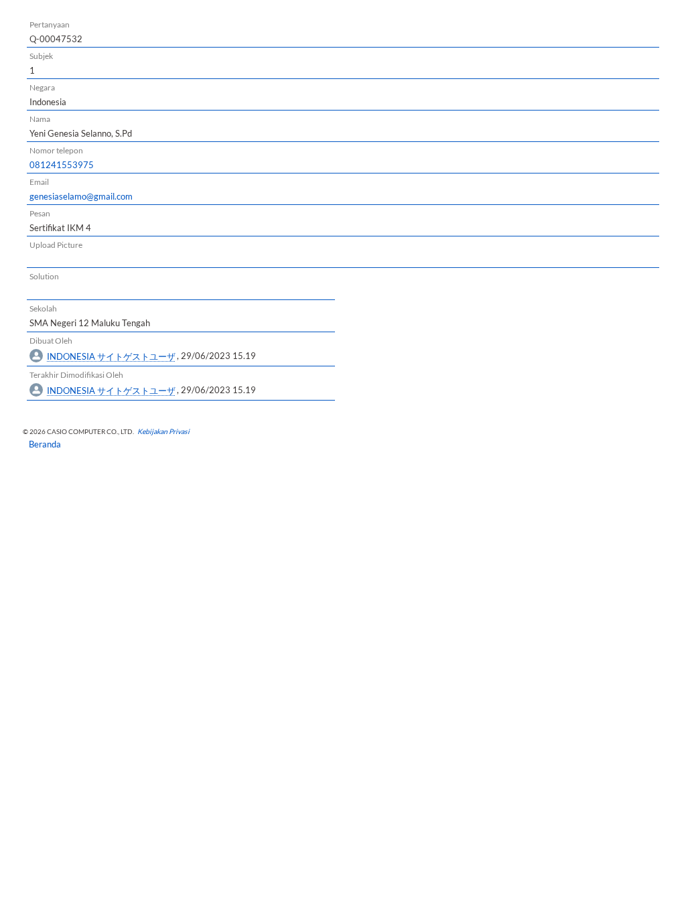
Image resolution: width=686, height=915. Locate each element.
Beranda (40, 444)
